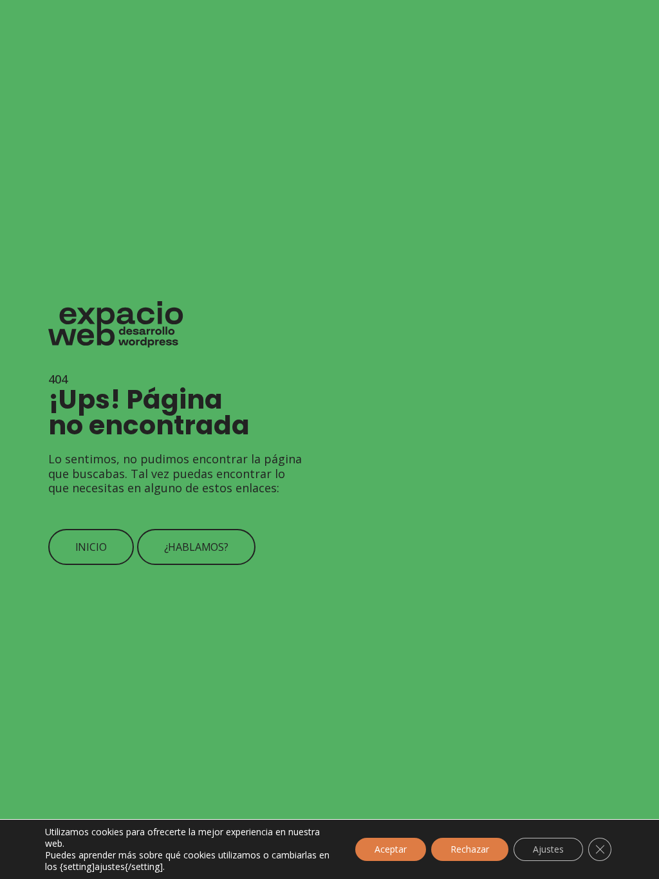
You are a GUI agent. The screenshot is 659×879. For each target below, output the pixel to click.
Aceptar (391, 849)
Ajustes (548, 849)
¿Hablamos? (196, 547)
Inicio (91, 547)
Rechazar (469, 849)
